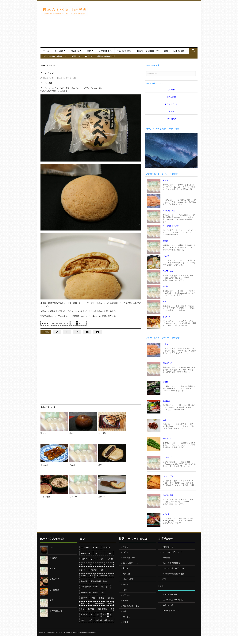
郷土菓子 (82, 323)
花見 (97, 614)
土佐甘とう (167, 438)
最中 (100, 465)
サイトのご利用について (172, 552)
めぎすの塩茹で (56, 611)
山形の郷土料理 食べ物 (99, 581)
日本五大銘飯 (168, 271)
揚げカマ (84, 598)
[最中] (112, 453)
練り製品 (84, 614)
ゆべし (72, 433)
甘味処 (165, 241)
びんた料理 (54, 590)
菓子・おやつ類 (71, 78)
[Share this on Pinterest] (87, 332)
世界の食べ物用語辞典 (106, 56)
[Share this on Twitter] (57, 332)
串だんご (44, 465)
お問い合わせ (168, 547)
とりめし (111, 559)
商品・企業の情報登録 (171, 563)
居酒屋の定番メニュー (132, 606)
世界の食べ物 (168, 605)
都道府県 (75, 51)
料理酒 (93, 598)
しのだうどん (168, 476)
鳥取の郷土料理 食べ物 (104, 620)
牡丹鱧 (125, 601)
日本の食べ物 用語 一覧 (173, 568)
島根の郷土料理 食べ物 (89, 592)
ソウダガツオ (100, 564)
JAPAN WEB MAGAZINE (173, 600)
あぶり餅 (102, 433)
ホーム (46, 51)
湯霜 (164, 301)
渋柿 (82, 609)
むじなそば (167, 457)
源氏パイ (102, 496)
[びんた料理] (44, 592)
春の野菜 (111, 598)
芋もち (43, 433)
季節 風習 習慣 (124, 51)
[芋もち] (54, 421)
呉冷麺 (72, 465)
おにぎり (84, 559)
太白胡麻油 (171, 90)
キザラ (165, 180)
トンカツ (84, 570)
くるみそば (45, 496)
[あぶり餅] (112, 421)
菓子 (73, 323)
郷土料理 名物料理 (52, 538)
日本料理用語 (105, 51)
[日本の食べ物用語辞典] (64, 11)
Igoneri (106, 548)
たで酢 (165, 382)
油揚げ (110, 603)
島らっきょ (105, 587)
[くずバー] (83, 484)
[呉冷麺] (83, 453)
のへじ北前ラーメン (171, 226)
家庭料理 (84, 581)
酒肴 (166, 51)
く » (48, 65)
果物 (82, 603)
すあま (125, 622)
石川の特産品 (102, 609)
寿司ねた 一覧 (169, 211)
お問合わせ (75, 56)
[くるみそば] (54, 484)
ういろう (109, 553)
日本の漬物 (178, 51)
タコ (110, 564)
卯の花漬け (171, 119)
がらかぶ (166, 317)
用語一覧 (88, 56)
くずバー (73, 496)
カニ (82, 564)
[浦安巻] (44, 571)
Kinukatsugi (86, 553)
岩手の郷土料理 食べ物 (89, 587)
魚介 (90, 620)
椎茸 (89, 603)
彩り (102, 592)
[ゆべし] (83, 421)
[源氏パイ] (112, 484)
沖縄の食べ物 (61, 78)
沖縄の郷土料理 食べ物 (60, 323)
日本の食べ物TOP (170, 594)
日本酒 (101, 598)
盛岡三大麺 (171, 97)
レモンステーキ (171, 104)
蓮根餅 (165, 286)
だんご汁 (166, 256)
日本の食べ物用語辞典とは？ (54, 56)
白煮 (125, 611)
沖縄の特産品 (99, 603)
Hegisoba (85, 548)
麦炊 (51, 600)
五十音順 (59, 51)
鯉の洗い (166, 401)
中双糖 (171, 111)
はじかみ (166, 514)
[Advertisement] (143, 22)
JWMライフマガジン (171, 611)
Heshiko (96, 548)
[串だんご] (54, 453)
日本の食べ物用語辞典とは (173, 574)
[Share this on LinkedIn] (97, 332)
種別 (89, 51)
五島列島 (94, 570)
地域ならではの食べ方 (148, 51)
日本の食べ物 (47, 78)
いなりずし (98, 553)
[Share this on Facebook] (67, 332)
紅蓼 (164, 420)
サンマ (90, 564)
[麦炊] (44, 603)
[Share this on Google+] (77, 332)
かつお (93, 559)
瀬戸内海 (91, 609)
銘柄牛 (83, 620)
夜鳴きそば (167, 363)
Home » (43, 65)
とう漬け (53, 558)
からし (101, 559)
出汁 (102, 570)
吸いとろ (126, 617)
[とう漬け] (44, 560)
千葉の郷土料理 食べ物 (105, 575)
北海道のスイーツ (87, 575)
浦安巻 (52, 568)
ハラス (165, 195)
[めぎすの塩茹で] (44, 613)
